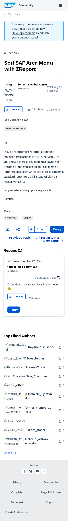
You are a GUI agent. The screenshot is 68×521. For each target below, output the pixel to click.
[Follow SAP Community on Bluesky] (30, 471)
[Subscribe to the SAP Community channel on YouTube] (37, 471)
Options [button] (60, 77)
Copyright (17, 492)
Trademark (17, 502)
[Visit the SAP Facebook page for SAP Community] (24, 471)
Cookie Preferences (17, 512)
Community (25, 5)
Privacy (17, 482)
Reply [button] (57, 229)
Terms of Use (51, 482)
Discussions (14, 14)
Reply (13, 309)
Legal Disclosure (51, 492)
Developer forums (23, 33)
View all (8, 453)
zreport (27, 217)
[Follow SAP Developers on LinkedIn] (43, 471)
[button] (7, 110)
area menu (10, 217)
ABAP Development (15, 128)
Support (51, 502)
